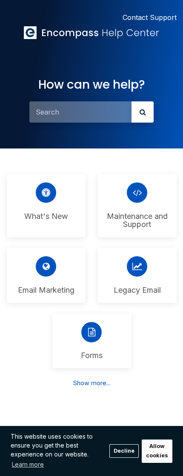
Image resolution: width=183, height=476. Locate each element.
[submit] (143, 112)
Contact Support (150, 17)
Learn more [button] (28, 464)
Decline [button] (124, 451)
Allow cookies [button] (157, 451)
